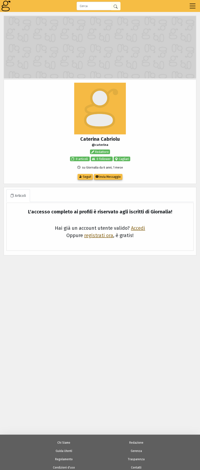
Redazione (136, 442)
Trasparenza (136, 459)
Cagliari (123, 159)
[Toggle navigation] (192, 5)
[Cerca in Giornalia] (115, 6)
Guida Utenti (64, 451)
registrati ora (98, 235)
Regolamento (64, 459)
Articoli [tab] (20, 196)
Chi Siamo (63, 442)
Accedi (138, 228)
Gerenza (136, 451)
